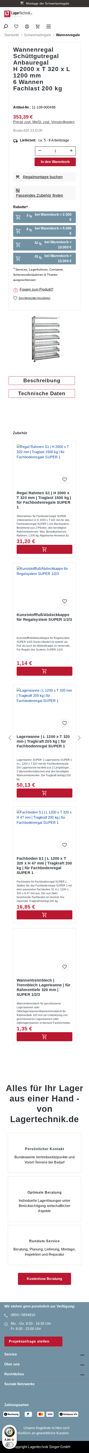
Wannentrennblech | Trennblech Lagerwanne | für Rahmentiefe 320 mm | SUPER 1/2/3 (43, 987)
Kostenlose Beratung (44, 1279)
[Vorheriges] (9, 738)
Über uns (12, 1364)
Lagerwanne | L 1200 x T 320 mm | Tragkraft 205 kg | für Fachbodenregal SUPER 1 (43, 741)
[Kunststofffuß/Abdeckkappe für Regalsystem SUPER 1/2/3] (44, 587)
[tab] (42, 380)
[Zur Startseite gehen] (18, 14)
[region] (44, 339)
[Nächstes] (79, 738)
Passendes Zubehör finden (39, 195)
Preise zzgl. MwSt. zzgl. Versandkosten (44, 122)
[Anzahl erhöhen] (71, 151)
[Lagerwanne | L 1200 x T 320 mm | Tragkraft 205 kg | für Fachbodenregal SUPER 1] (44, 709)
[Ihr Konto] (27, 25)
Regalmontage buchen (43, 177)
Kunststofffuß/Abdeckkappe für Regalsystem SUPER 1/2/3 (44, 617)
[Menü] (48, 25)
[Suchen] (5, 25)
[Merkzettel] (16, 25)
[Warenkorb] (37, 25)
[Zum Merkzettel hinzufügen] (64, 479)
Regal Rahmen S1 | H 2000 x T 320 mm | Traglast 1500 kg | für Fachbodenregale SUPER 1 (44, 500)
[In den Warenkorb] (44, 549)
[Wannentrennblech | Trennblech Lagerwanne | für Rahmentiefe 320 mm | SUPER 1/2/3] (44, 953)
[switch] (9, 1444)
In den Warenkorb (55, 162)
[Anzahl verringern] (39, 151)
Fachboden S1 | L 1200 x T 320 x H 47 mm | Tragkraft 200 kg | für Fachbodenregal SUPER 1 (44, 865)
